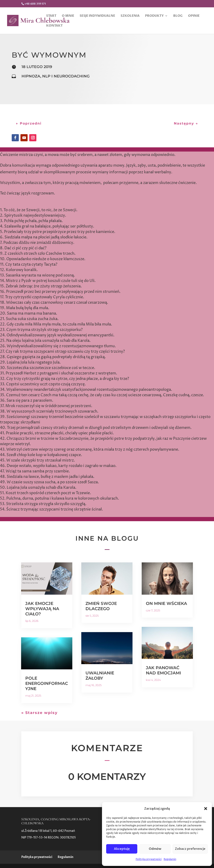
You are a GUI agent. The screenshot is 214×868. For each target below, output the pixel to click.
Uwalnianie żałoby (99, 675)
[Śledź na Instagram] (32, 137)
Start (51, 16)
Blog (178, 16)
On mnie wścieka (166, 603)
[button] (206, 808)
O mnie (68, 16)
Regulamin (170, 859)
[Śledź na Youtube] (24, 137)
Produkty (154, 16)
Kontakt (54, 26)
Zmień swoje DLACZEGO (101, 606)
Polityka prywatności (149, 859)
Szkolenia (130, 16)
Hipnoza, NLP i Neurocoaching (56, 76)
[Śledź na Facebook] (15, 137)
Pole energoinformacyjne (46, 683)
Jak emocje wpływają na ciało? (42, 608)
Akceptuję (122, 849)
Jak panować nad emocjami (163, 670)
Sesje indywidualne (97, 16)
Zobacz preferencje (190, 849)
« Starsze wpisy (39, 712)
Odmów (155, 849)
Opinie (194, 16)
